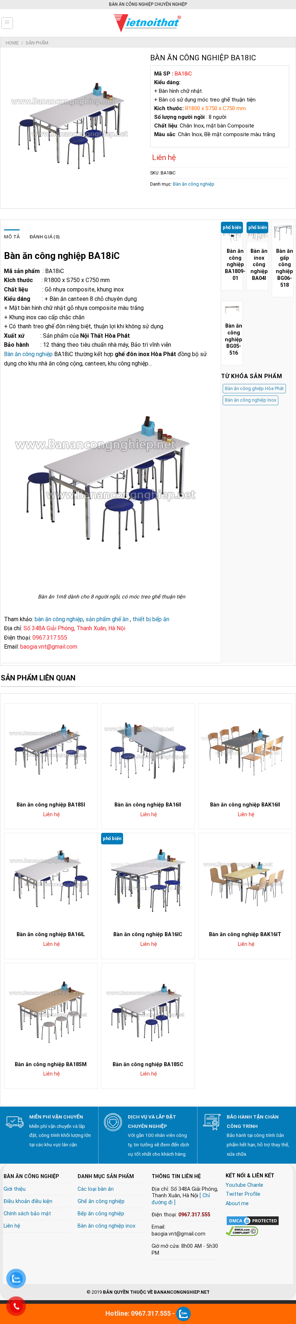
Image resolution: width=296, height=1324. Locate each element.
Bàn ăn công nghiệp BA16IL (51, 934)
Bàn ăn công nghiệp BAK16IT (245, 934)
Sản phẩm (37, 43)
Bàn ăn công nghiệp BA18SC (148, 1064)
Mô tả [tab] (11, 236)
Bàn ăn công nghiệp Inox (250, 400)
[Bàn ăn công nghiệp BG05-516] (232, 309)
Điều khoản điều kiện (28, 1201)
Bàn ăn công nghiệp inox (106, 1226)
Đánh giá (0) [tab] (45, 236)
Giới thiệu (15, 1189)
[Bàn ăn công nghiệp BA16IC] (147, 879)
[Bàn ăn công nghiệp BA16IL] (50, 879)
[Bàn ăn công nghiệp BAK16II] (245, 750)
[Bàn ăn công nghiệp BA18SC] (147, 1009)
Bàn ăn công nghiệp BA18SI (51, 805)
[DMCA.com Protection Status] (253, 1220)
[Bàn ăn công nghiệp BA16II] (147, 750)
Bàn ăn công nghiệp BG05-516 (233, 339)
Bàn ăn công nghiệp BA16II (147, 805)
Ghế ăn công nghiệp (101, 1201)
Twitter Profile (243, 1194)
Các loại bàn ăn (96, 1189)
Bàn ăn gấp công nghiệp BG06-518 (284, 268)
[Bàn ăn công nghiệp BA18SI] (50, 750)
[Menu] (7, 23)
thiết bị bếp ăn (150, 619)
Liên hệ (12, 1226)
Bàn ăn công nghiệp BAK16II (245, 805)
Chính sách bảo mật (27, 1214)
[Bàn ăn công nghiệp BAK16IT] (245, 879)
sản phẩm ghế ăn (107, 619)
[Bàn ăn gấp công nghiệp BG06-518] (282, 232)
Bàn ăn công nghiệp (193, 184)
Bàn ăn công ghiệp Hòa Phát (254, 388)
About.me (237, 1203)
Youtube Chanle (244, 1185)
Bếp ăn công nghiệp (101, 1214)
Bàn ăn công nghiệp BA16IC (147, 934)
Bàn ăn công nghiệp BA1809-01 (235, 264)
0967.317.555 (194, 1215)
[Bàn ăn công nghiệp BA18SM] (50, 1009)
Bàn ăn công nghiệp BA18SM (51, 1064)
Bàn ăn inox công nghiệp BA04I (259, 264)
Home (12, 43)
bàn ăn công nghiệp (59, 619)
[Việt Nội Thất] (148, 23)
